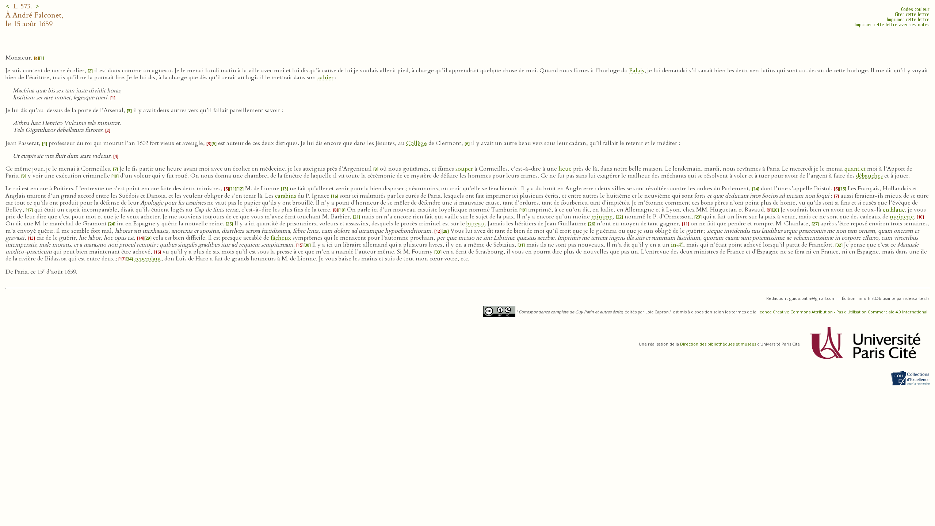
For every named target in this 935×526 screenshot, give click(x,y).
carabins (285, 196)
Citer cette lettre (912, 14)
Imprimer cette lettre (908, 19)
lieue (565, 169)
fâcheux (281, 238)
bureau (475, 224)
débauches (869, 176)
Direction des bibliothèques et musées (718, 344)
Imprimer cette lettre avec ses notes (892, 25)
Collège (416, 143)
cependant (147, 259)
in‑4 (677, 245)
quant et (855, 169)
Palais (636, 70)
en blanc (894, 210)
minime (601, 217)
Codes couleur (915, 9)
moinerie (902, 217)
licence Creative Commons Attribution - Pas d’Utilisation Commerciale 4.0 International (842, 312)
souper (464, 169)
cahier (325, 77)
